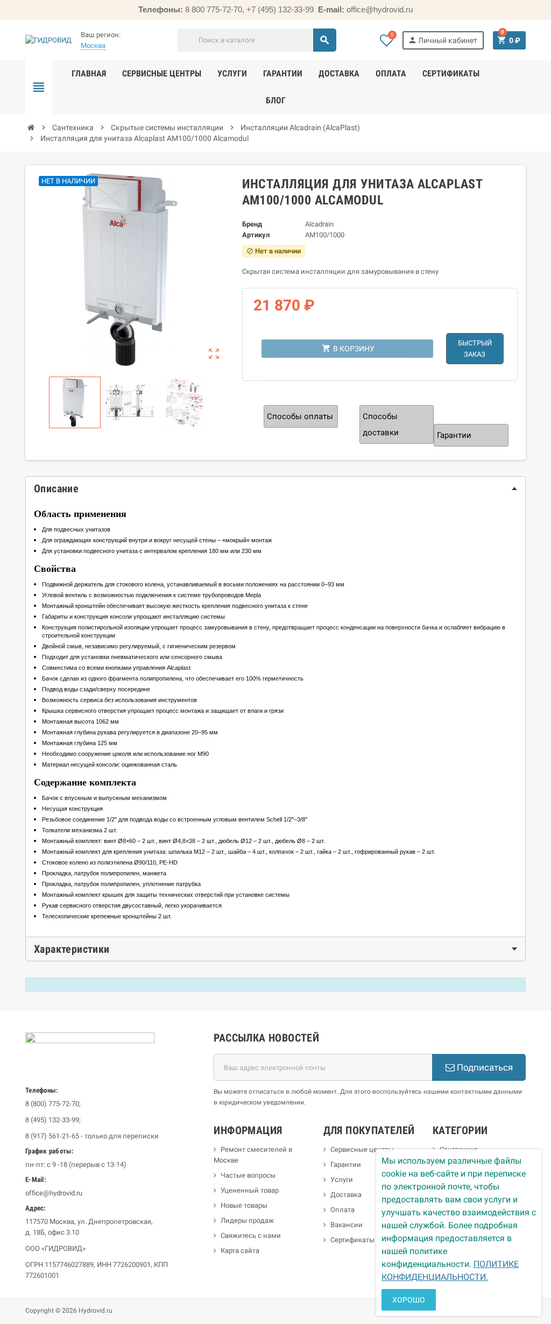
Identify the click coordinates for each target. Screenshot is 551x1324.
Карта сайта (240, 1251)
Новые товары (244, 1205)
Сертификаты (352, 1240)
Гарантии (345, 1164)
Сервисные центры (362, 1149)
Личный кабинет (442, 40)
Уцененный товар (250, 1190)
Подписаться (484, 1067)
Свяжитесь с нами (251, 1235)
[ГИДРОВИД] (48, 40)
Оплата (342, 1210)
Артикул (256, 235)
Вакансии (346, 1225)
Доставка (346, 1195)
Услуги (341, 1180)
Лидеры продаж (247, 1220)
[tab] (275, 488)
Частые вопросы (248, 1175)
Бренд (252, 224)
